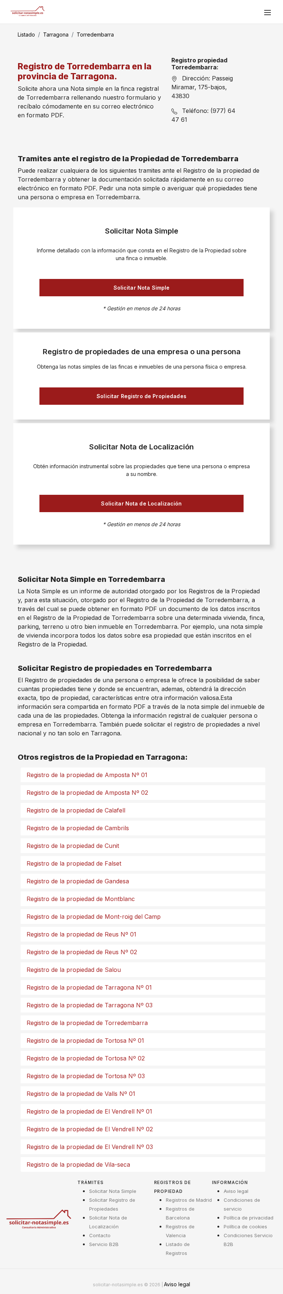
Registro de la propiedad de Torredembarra (87, 1022)
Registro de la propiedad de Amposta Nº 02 (87, 792)
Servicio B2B (104, 1244)
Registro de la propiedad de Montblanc (81, 899)
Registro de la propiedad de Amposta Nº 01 (87, 775)
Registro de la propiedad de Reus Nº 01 (81, 934)
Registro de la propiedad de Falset (74, 863)
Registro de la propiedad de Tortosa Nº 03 (86, 1076)
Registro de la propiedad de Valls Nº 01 (81, 1093)
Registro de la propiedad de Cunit (73, 845)
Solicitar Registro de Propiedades (141, 396)
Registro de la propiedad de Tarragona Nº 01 (89, 987)
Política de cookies (245, 1226)
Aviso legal (236, 1191)
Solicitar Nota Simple (141, 287)
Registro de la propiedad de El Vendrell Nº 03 (90, 1146)
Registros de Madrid (189, 1200)
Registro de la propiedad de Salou (74, 969)
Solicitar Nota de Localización (141, 503)
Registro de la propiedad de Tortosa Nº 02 (86, 1058)
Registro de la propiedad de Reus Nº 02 (82, 952)
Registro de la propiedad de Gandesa (78, 881)
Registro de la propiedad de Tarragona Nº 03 (90, 1005)
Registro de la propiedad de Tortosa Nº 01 (85, 1040)
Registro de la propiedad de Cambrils (78, 828)
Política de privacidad (248, 1218)
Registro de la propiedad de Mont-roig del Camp (94, 916)
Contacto (100, 1235)
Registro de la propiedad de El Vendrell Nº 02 (90, 1129)
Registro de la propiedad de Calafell (76, 810)
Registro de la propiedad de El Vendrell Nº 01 (89, 1111)
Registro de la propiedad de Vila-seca (78, 1164)
